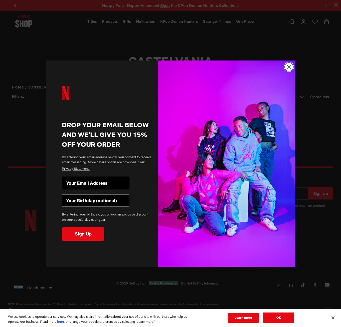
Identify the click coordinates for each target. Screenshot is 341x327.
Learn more (243, 318)
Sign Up (83, 234)
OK (278, 318)
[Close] (333, 317)
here (60, 322)
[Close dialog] (289, 66)
